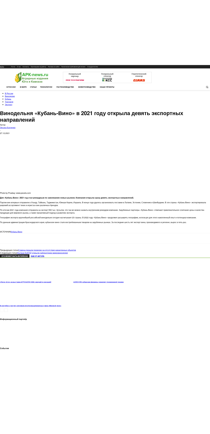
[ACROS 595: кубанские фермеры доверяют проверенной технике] (86, 278)
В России (9, 93)
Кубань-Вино (16, 231)
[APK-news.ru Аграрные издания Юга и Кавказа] (31, 77)
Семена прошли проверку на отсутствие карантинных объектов (47, 250)
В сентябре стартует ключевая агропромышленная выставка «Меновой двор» (30, 306)
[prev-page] (1, 310)
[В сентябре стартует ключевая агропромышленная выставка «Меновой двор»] (13, 302)
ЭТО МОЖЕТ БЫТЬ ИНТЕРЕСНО (14, 256)
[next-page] (6, 310)
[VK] (12, 238)
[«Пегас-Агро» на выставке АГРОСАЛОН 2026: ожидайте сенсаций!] (13, 278)
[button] (207, 87)
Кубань (8, 99)
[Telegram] (4, 238)
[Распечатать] (39, 238)
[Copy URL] (30, 238)
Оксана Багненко (7, 127)
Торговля (9, 101)
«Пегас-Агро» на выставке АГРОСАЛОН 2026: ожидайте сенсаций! (25, 282)
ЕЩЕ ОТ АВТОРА (37, 256)
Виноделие (10, 96)
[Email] (21, 238)
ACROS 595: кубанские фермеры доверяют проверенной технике (98, 282)
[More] (47, 238)
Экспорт (8, 104)
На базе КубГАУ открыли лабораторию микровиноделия (42, 252)
